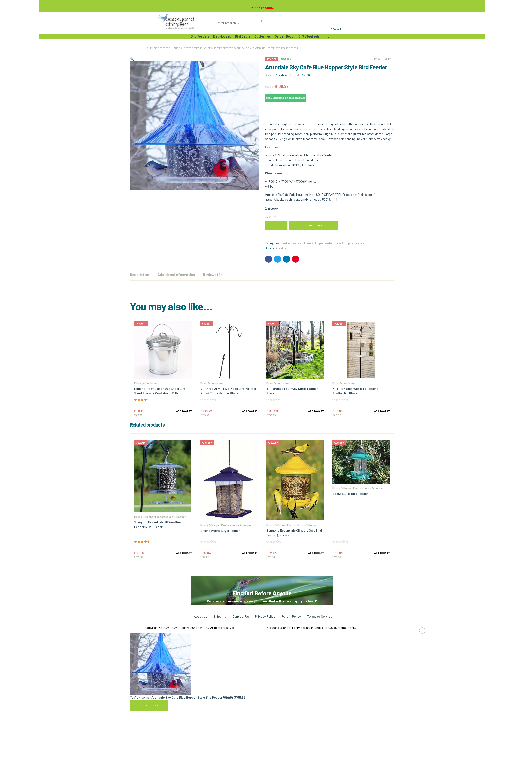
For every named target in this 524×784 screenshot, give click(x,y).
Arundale (281, 75)
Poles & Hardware (211, 383)
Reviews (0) (212, 274)
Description (139, 274)
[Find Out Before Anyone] (262, 581)
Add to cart (314, 225)
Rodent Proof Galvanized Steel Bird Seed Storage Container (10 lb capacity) (160, 393)
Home (148, 48)
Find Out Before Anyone (262, 593)
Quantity (270, 216)
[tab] (139, 274)
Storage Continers (146, 383)
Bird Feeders (162, 48)
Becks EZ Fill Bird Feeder (350, 493)
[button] (132, 59)
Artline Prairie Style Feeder (220, 531)
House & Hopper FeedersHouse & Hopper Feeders (202, 48)
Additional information (176, 274)
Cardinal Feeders (291, 243)
